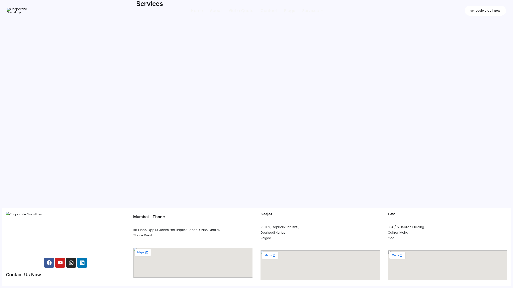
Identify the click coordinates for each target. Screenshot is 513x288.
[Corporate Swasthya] (17, 10)
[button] (321, 10)
